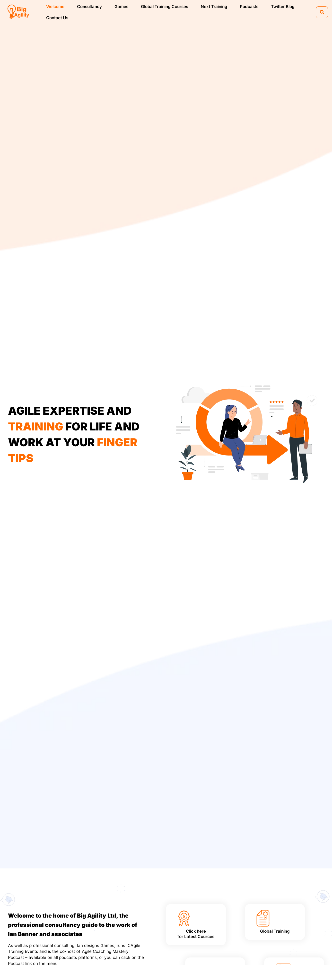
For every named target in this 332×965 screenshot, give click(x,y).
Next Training (214, 6)
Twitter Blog (283, 6)
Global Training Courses (164, 6)
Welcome (55, 6)
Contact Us (57, 17)
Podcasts (249, 6)
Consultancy (89, 6)
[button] (322, 12)
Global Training (275, 931)
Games (121, 6)
